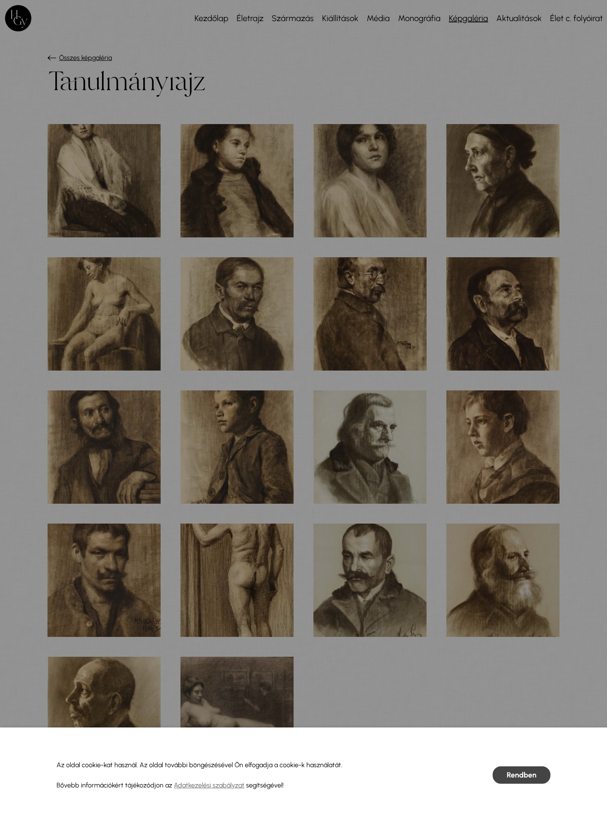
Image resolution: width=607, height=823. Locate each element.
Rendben (521, 775)
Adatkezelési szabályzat (209, 785)
